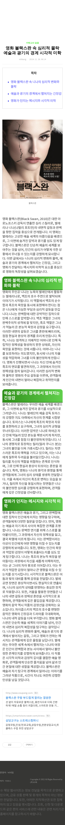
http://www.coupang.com (19, 693)
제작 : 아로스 (5, 781)
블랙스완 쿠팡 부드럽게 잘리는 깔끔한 (28, 698)
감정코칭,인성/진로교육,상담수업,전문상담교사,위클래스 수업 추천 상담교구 (32, 727)
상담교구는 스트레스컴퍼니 (22, 720)
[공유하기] (14, 744)
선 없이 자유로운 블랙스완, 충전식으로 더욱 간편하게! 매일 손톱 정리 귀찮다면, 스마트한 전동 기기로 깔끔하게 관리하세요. (32, 704)
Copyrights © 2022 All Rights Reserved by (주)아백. (46, 780)
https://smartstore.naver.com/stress (25, 716)
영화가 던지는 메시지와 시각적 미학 (33, 101)
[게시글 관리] (18, 744)
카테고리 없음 (32, 43)
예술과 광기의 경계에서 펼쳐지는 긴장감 (36, 94)
